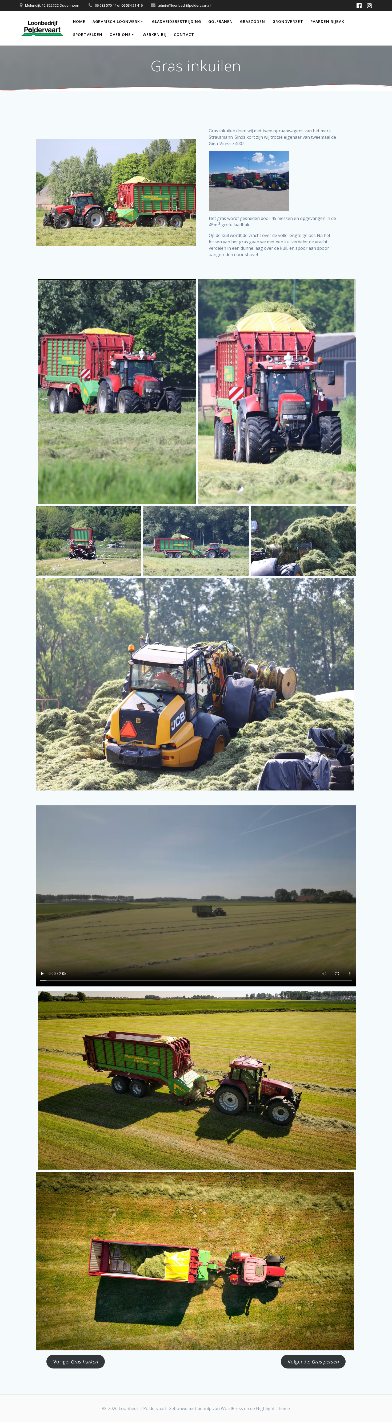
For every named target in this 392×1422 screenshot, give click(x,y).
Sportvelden (87, 34)
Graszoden (252, 21)
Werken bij (155, 34)
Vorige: (75, 1361)
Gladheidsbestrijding (176, 21)
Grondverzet (288, 21)
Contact (184, 34)
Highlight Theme (273, 1408)
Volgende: (313, 1361)
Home (79, 21)
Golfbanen (220, 21)
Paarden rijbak (327, 21)
